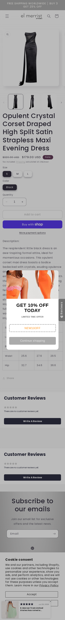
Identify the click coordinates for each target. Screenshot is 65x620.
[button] (32, 328)
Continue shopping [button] (32, 340)
